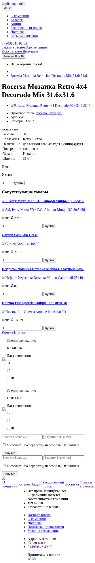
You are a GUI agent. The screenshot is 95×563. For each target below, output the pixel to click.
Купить (18, 183)
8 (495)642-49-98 (40, 547)
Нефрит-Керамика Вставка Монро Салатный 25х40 (43, 269)
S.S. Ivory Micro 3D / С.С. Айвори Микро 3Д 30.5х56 (43, 201)
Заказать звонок (14, 47)
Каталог (17, 20)
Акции (16, 24)
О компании (20, 16)
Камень (7, 332)
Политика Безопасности (46, 527)
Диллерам (30, 51)
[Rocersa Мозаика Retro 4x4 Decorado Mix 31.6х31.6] (50, 105)
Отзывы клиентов (24, 36)
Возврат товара (39, 515)
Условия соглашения (43, 531)
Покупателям (12, 51)
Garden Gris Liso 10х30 (20, 235)
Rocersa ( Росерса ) (49, 113)
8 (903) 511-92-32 (14, 43)
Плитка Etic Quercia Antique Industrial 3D (34, 303)
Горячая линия (37, 47)
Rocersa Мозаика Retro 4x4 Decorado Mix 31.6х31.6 (49, 76)
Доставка (18, 32)
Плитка (19, 332)
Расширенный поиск (26, 28)
